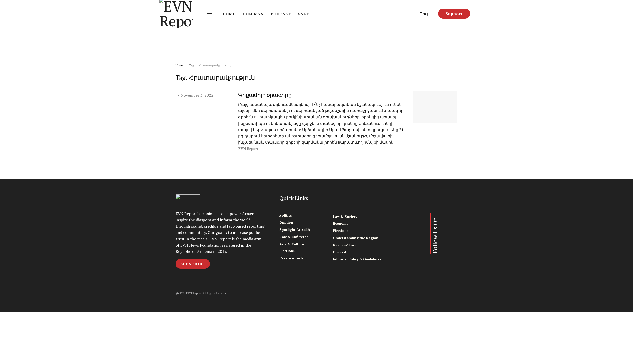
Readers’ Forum (346, 245)
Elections (287, 250)
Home (229, 14)
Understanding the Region (355, 237)
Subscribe (193, 264)
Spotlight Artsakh (294, 229)
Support (454, 13)
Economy (340, 223)
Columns (253, 14)
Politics (285, 215)
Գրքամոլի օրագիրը (265, 94)
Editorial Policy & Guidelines (357, 259)
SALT (303, 14)
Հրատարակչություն (215, 65)
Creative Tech (291, 258)
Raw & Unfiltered (294, 236)
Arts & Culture (291, 244)
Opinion (286, 222)
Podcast (281, 14)
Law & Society (345, 216)
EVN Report (248, 149)
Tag (191, 65)
